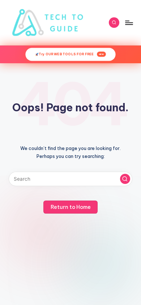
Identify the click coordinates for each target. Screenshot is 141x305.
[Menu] (128, 23)
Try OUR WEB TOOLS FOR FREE (71, 54)
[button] (125, 179)
